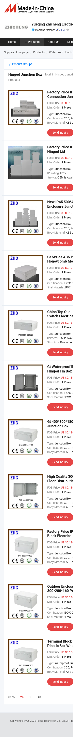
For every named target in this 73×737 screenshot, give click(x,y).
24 (22, 697)
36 (30, 697)
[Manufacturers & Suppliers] (29, 8)
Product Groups (22, 64)
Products (34, 42)
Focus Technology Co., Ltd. (51, 720)
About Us (53, 42)
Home (12, 42)
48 (39, 697)
